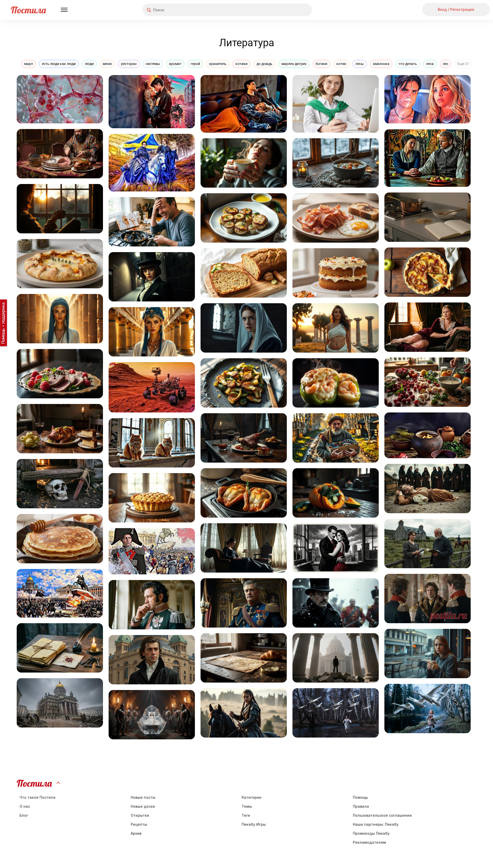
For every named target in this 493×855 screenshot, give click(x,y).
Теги (246, 815)
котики (241, 64)
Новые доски (143, 806)
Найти (289, 10)
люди (89, 64)
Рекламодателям (369, 842)
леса (430, 64)
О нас (25, 806)
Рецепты (139, 824)
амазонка (381, 64)
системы (153, 64)
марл (28, 64)
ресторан (129, 64)
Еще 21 (463, 64)
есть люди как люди (59, 64)
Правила (361, 806)
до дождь (264, 64)
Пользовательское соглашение (382, 815)
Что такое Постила (37, 797)
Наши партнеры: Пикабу (376, 824)
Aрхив (136, 833)
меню (107, 64)
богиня (321, 64)
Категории (251, 797)
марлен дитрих (294, 64)
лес (445, 64)
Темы (247, 806)
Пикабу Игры (254, 824)
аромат (175, 64)
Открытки (140, 815)
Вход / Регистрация (456, 9)
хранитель (217, 64)
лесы (359, 64)
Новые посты (143, 797)
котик (341, 64)
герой (195, 64)
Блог (24, 815)
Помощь (360, 797)
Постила (28, 10)
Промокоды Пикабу (371, 833)
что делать (408, 64)
